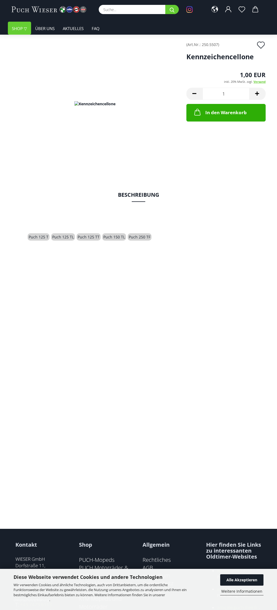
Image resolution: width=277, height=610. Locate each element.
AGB (148, 567)
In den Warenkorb (226, 112)
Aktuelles (73, 28)
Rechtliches (157, 559)
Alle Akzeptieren (241, 579)
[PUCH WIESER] (51, 9)
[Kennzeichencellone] (95, 103)
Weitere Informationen (241, 591)
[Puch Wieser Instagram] (193, 9)
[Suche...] (172, 9)
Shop (18, 28)
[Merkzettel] (242, 9)
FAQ (96, 28)
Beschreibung (138, 194)
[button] (215, 9)
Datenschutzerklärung (31, 599)
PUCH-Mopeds (96, 559)
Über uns (45, 28)
